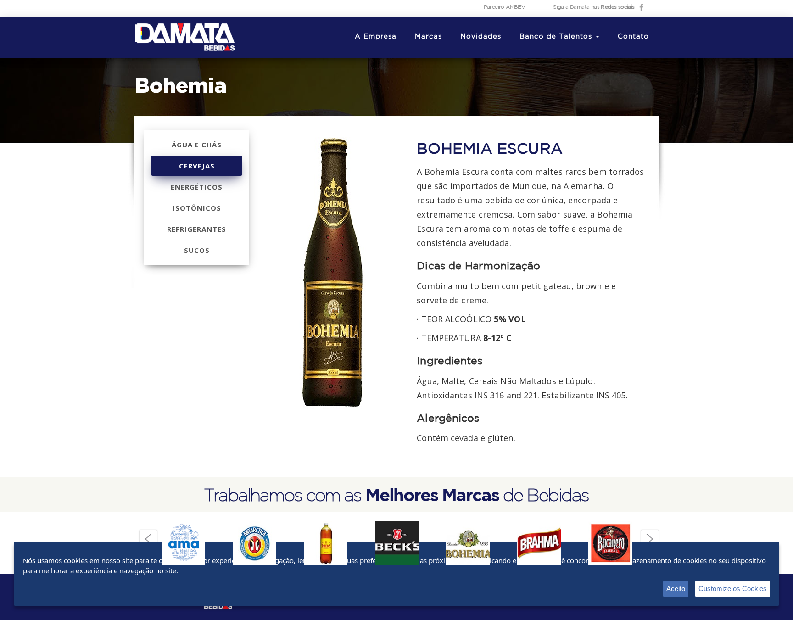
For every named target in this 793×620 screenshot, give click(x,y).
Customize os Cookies (732, 588)
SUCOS (197, 250)
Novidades (480, 36)
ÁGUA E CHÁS (197, 144)
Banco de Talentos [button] (557, 36)
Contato (633, 36)
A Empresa (375, 36)
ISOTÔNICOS (197, 207)
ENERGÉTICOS (197, 186)
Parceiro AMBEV (504, 7)
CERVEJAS (197, 165)
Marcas (428, 36)
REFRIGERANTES (196, 229)
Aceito (675, 588)
